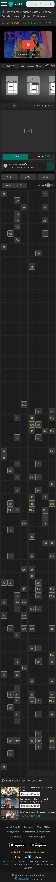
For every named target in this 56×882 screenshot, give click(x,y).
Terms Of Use (43, 827)
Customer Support (37, 836)
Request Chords (30, 794)
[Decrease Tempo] (4, 66)
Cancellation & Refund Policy (36, 832)
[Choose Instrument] (14, 105)
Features (28, 827)
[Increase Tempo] (16, 66)
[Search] (51, 4)
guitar (7, 105)
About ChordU (13, 827)
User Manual (15, 836)
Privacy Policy (12, 832)
